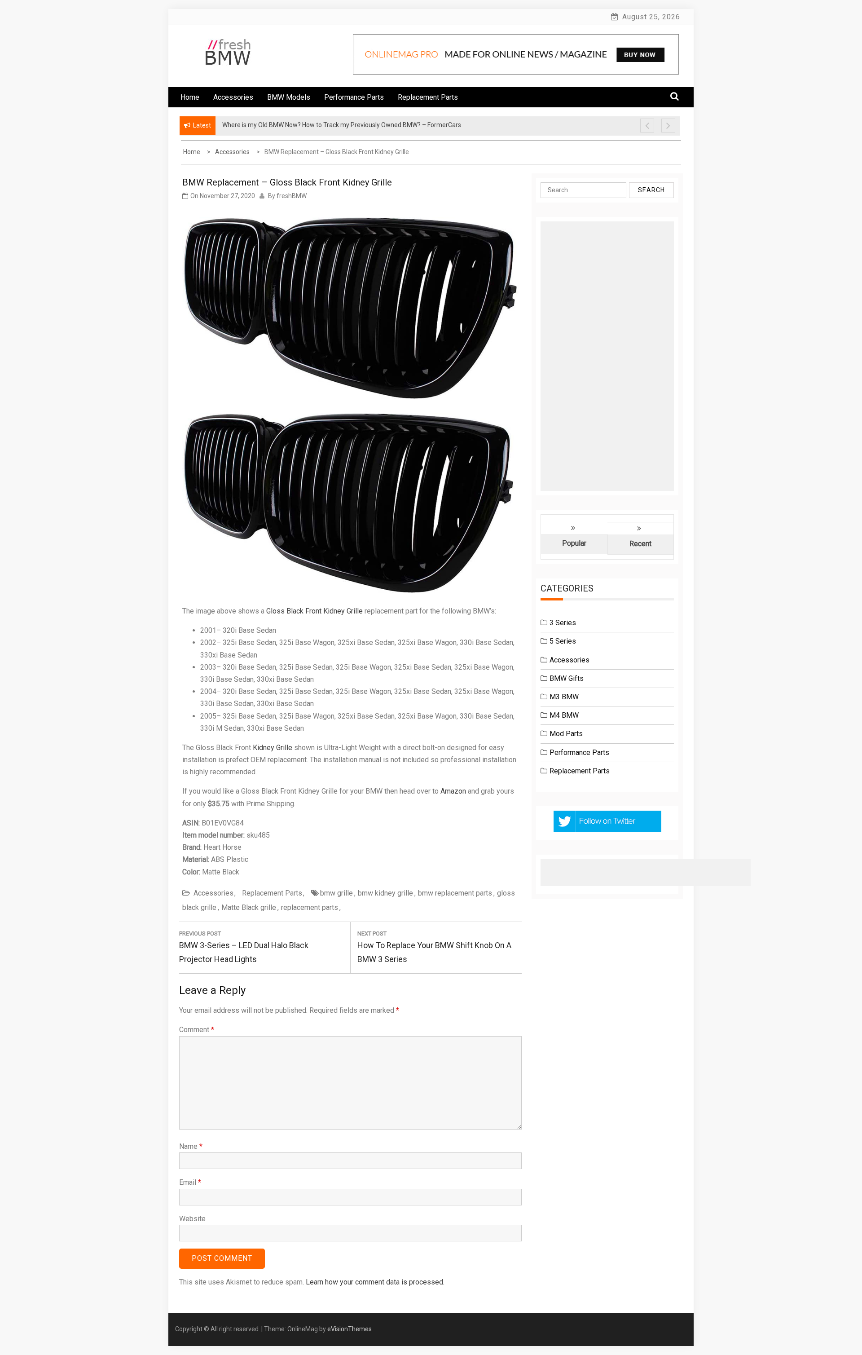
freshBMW (292, 195)
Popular (574, 543)
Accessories (233, 97)
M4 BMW (564, 715)
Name (190, 1146)
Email (190, 1182)
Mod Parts (566, 733)
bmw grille (336, 893)
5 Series (563, 641)
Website (192, 1218)
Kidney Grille (272, 747)
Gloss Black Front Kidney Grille (314, 611)
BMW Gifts (567, 678)
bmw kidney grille (385, 893)
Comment (196, 1029)
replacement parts (309, 907)
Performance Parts (354, 97)
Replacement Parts (428, 97)
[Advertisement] (607, 356)
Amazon (453, 791)
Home (189, 97)
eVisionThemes (349, 1329)
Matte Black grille (248, 907)
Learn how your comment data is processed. (375, 1282)
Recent (640, 543)
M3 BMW (564, 697)
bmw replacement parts (455, 893)
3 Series (563, 622)
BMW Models (288, 97)
